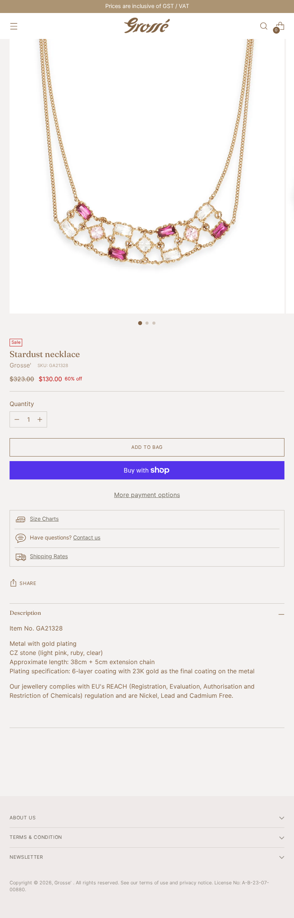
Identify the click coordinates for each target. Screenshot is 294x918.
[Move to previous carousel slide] (260, 770)
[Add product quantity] (40, 419)
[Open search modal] (264, 26)
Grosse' (20, 365)
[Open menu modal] (13, 26)
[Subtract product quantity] (17, 419)
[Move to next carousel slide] (277, 769)
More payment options (147, 495)
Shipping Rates (49, 556)
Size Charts (44, 518)
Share (28, 583)
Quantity (22, 404)
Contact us (86, 537)
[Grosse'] (147, 26)
